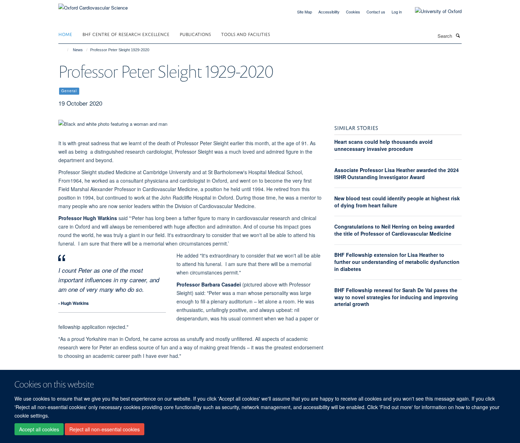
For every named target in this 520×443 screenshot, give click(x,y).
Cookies (353, 11)
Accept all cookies (39, 429)
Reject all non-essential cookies (104, 429)
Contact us (375, 11)
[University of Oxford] (433, 11)
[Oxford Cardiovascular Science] (93, 5)
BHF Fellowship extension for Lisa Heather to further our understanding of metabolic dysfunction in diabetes (397, 261)
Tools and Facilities (245, 33)
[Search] (458, 35)
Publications (195, 33)
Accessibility (329, 11)
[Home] (64, 50)
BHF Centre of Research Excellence (125, 33)
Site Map (304, 11)
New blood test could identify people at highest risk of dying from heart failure (397, 202)
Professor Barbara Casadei (209, 284)
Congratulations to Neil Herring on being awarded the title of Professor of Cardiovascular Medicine (394, 230)
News (78, 50)
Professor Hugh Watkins (87, 218)
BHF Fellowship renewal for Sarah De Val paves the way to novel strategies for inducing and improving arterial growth (396, 297)
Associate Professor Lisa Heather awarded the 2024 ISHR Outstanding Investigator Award (396, 173)
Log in (397, 11)
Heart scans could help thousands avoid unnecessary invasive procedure (383, 145)
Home (65, 33)
